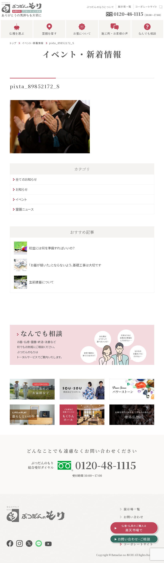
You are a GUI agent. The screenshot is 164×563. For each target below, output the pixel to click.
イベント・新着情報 (33, 43)
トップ (13, 43)
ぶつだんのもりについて (100, 7)
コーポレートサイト (146, 6)
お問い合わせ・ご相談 (134, 539)
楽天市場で (134, 528)
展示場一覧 (124, 6)
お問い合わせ (133, 517)
